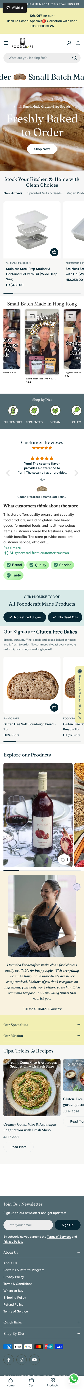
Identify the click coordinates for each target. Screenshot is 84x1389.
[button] (42, 348)
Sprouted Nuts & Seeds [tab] (44, 193)
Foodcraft (11, 718)
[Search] (74, 57)
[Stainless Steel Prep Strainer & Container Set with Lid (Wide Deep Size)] (32, 229)
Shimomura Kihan (18, 263)
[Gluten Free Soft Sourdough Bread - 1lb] (32, 685)
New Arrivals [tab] (12, 193)
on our (42, 16)
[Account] (69, 43)
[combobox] (42, 58)
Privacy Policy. (13, 1241)
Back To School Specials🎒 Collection (35, 21)
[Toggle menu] (6, 43)
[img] (42, 448)
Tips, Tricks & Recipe (27, 1051)
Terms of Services (59, 1237)
